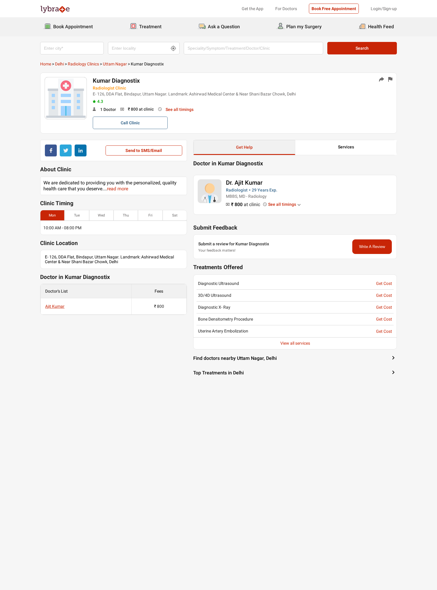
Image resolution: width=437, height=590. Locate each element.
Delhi (59, 64)
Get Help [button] (244, 147)
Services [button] (346, 147)
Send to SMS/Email (143, 150)
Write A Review (372, 246)
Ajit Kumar (55, 306)
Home (45, 64)
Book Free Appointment (334, 8)
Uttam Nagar (115, 64)
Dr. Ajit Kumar (244, 182)
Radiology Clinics (83, 64)
